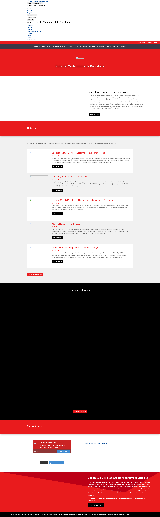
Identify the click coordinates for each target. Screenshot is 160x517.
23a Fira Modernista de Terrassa (66, 224)
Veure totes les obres (80, 411)
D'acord (135, 514)
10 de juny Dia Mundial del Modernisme (70, 176)
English (29, 13)
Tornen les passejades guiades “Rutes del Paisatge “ (75, 247)
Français (155, 42)
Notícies (69, 46)
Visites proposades (57, 46)
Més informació (94, 114)
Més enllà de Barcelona (80, 46)
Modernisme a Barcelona (41, 46)
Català (35, 3)
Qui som (108, 46)
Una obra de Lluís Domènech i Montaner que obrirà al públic (79, 152)
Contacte (123, 46)
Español (144, 42)
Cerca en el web (32, 17)
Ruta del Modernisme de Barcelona (96, 443)
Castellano (30, 11)
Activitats (115, 46)
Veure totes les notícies (35, 274)
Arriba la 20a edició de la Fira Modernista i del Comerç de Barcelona (82, 200)
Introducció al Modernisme (96, 46)
